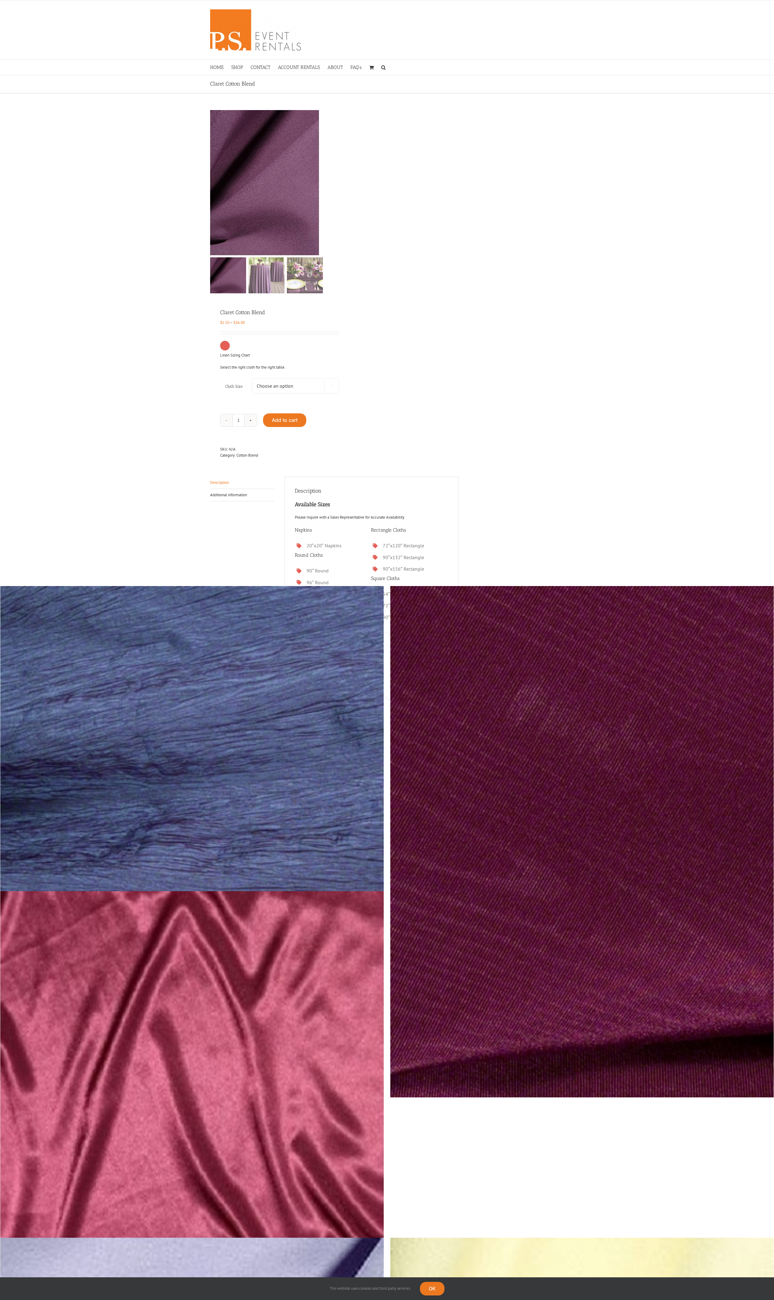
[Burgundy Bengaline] (582, 841)
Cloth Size (234, 386)
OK (432, 1288)
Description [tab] (219, 482)
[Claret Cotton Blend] (285, 182)
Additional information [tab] (228, 494)
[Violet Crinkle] (192, 841)
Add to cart (285, 420)
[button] (383, 67)
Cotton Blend (247, 455)
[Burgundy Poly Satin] (192, 1146)
